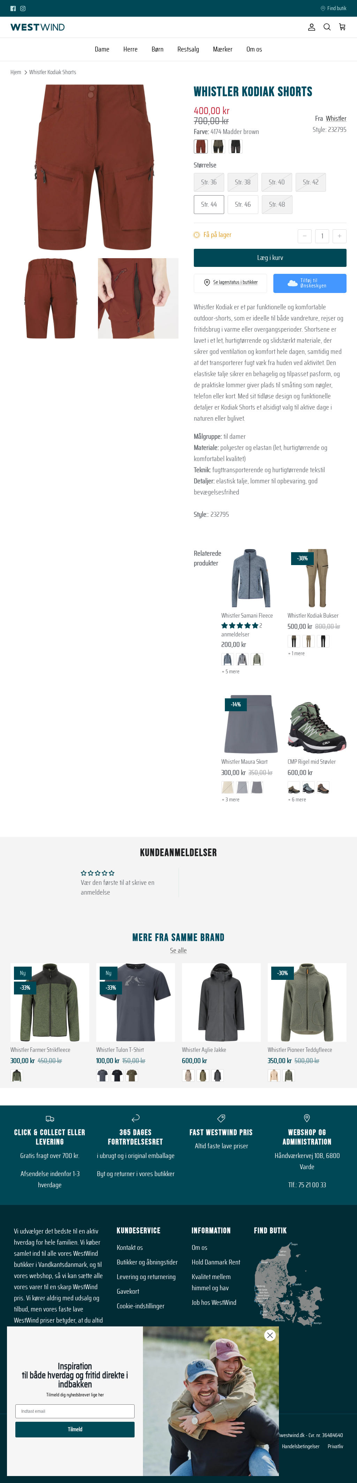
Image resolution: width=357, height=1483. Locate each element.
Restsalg (188, 49)
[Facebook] (13, 8)
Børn (158, 49)
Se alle (178, 950)
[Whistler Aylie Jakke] (221, 1002)
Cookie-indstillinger (141, 1306)
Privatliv (335, 1446)
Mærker (223, 49)
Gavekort (128, 1291)
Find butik (337, 8)
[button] (240, 626)
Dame (102, 49)
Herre (130, 49)
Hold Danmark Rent (216, 1262)
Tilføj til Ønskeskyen (314, 283)
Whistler (336, 118)
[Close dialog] (270, 1335)
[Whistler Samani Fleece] (251, 578)
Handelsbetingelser (301, 1446)
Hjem (15, 72)
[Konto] (310, 27)
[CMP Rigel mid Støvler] (317, 724)
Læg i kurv (270, 257)
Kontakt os (130, 1247)
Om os (254, 49)
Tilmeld (75, 1429)
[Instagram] (22, 8)
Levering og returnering (146, 1277)
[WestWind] (37, 27)
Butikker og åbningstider (147, 1262)
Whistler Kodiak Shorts (52, 72)
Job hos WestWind (214, 1302)
